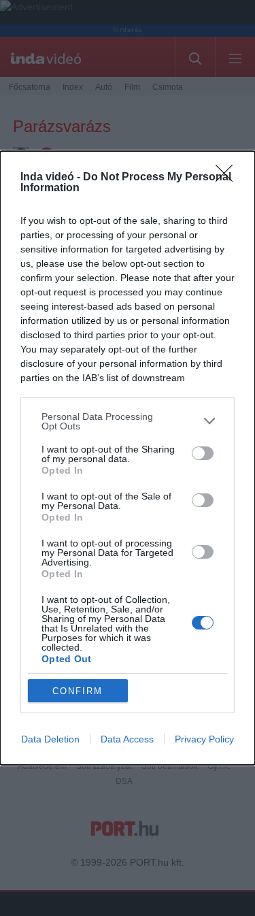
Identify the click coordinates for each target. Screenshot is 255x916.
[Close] (228, 178)
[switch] (203, 453)
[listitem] (127, 421)
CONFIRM (77, 691)
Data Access (127, 739)
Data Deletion (50, 739)
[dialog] (127, 458)
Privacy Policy (204, 739)
